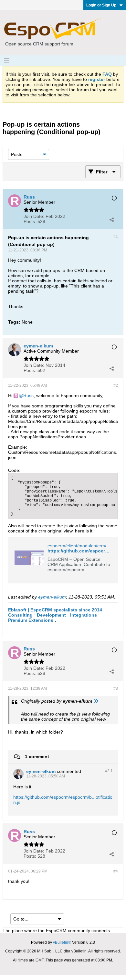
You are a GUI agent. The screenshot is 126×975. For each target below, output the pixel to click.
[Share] (111, 219)
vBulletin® (62, 942)
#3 (115, 688)
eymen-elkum (52, 597)
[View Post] (96, 701)
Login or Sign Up (101, 5)
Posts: (30, 221)
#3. (109, 771)
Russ (28, 395)
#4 (115, 871)
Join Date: (34, 216)
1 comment (37, 756)
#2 (115, 385)
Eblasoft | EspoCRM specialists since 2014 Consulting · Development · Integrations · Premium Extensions (55, 615)
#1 (115, 236)
